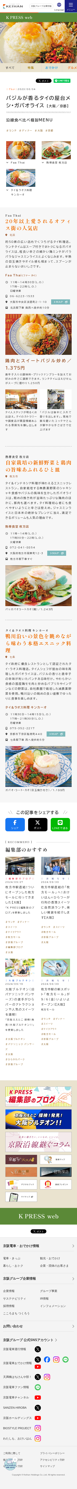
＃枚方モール (13, 937)
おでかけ (51, 68)
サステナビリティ (14, 1298)
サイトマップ (47, 1466)
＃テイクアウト (13, 931)
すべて (10, 68)
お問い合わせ (13, 1326)
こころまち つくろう (16, 1313)
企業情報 (9, 1291)
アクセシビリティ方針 (52, 1459)
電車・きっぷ (11, 1258)
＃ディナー (25, 130)
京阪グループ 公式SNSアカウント (28, 1340)
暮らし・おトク (13, 1265)
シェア (15, 828)
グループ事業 (48, 1291)
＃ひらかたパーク (15, 1059)
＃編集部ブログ (14, 947)
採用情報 (9, 1306)
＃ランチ (11, 130)
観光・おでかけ (50, 1258)
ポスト (37, 828)
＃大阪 (38, 130)
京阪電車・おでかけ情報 (21, 1246)
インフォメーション (53, 1306)
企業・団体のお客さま (54, 1265)
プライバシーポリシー (52, 1453)
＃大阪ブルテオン (15, 1038)
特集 (31, 68)
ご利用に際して (11, 1453)
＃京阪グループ (14, 942)
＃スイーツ (11, 926)
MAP (59, 302)
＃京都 (49, 130)
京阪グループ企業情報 (41, 6)
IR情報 (44, 1298)
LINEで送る (60, 828)
